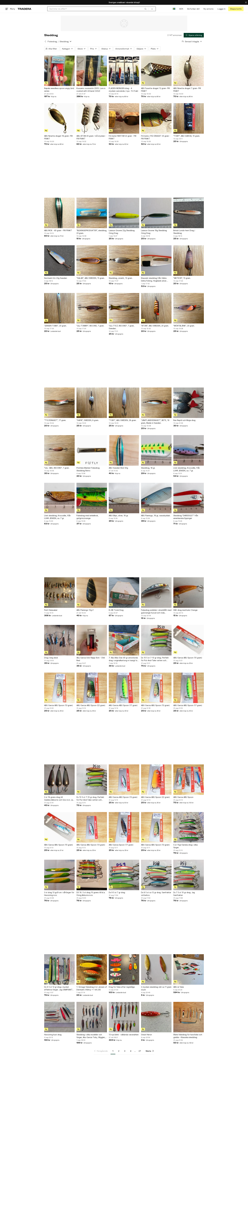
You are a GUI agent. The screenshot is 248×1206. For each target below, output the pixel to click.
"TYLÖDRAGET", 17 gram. (55, 420)
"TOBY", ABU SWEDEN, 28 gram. (122, 420)
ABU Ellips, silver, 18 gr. (118, 515)
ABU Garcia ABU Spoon (183, 797)
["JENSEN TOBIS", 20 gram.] (59, 308)
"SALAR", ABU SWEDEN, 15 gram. (90, 278)
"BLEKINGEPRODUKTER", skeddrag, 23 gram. (91, 231)
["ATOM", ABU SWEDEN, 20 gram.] (156, 308)
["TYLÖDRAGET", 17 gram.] (59, 402)
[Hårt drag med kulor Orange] (188, 592)
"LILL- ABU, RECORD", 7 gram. (56, 468)
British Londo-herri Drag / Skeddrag (184, 231)
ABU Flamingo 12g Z (85, 610)
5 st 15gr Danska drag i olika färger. (185, 846)
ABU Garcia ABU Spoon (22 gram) (90, 705)
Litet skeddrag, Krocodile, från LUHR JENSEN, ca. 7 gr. (186, 469)
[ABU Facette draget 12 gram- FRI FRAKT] (156, 71)
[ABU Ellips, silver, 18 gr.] (124, 498)
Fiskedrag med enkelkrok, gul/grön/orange (87, 516)
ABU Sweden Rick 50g (118, 468)
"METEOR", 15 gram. (182, 278)
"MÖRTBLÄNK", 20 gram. (184, 326)
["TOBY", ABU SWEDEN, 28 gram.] (124, 402)
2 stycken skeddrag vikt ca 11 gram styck (156, 988)
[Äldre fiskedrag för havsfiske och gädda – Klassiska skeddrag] (188, 1017)
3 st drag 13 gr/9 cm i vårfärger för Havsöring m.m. (59, 893)
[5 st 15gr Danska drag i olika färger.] (188, 827)
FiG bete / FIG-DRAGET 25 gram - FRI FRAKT (155, 137)
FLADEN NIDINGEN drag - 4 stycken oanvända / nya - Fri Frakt (123, 89)
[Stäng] (246, 2)
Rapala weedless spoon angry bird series (59, 89)
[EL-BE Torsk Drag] (124, 592)
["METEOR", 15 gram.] (188, 260)
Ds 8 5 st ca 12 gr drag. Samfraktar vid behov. (156, 893)
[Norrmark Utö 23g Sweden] (59, 260)
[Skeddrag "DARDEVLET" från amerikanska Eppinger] (188, 498)
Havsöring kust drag (52, 1034)
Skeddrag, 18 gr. (148, 468)
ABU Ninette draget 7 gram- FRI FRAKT (187, 89)
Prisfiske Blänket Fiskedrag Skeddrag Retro (88, 469)
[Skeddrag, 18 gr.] (156, 450)
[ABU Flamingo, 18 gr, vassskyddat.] (156, 498)
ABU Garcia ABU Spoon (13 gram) (58, 705)
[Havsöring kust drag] (59, 1017)
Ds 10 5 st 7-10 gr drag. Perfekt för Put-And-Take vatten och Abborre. (155, 659)
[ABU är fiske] (188, 969)
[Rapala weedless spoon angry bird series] (59, 71)
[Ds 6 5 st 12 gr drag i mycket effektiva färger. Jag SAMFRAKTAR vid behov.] (59, 969)
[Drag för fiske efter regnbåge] (124, 969)
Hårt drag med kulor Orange (185, 610)
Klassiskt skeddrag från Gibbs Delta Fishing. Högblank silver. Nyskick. (154, 279)
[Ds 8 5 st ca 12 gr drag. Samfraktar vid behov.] (156, 875)
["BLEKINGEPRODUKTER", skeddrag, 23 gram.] (91, 213)
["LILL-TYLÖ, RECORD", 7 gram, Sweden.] (124, 308)
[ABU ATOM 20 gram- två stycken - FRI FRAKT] (91, 118)
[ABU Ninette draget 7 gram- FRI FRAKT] (188, 71)
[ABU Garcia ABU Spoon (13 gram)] (59, 688)
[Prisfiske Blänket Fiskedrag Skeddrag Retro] (91, 450)
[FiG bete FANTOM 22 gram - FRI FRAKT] (124, 118)
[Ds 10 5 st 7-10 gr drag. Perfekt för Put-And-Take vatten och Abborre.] (156, 640)
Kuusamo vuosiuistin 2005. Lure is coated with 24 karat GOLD (90, 89)
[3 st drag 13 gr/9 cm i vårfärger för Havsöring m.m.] (59, 875)
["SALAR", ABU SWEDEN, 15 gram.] (91, 260)
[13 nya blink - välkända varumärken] (124, 1017)
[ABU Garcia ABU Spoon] (188, 779)
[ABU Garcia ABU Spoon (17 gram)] (124, 688)
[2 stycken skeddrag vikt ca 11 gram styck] (156, 969)
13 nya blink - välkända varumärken (124, 1034)
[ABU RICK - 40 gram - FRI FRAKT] (59, 213)
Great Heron (146, 1034)
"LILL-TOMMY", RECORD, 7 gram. (90, 326)
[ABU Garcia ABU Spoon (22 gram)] (91, 688)
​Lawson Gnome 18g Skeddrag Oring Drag (154, 231)
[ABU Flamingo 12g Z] (91, 592)
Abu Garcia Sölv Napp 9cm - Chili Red (90, 659)
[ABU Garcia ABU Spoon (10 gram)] (188, 640)
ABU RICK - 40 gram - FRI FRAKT (58, 230)
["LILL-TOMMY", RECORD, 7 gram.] (91, 308)
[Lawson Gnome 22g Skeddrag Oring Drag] (124, 213)
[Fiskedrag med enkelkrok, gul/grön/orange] (91, 498)
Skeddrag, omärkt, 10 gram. (121, 278)
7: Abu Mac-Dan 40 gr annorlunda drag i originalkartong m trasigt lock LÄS (124, 659)
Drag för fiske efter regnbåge (122, 987)
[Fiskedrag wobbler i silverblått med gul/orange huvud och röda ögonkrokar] (156, 592)
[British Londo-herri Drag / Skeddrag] (188, 213)
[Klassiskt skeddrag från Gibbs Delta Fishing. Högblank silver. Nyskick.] (156, 260)
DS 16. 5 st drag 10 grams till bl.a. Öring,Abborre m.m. (90, 893)
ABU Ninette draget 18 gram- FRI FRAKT (58, 137)
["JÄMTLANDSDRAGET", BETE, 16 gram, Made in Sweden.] (156, 402)
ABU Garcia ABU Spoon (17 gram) (123, 705)
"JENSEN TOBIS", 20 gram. (55, 326)
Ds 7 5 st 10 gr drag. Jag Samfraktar (184, 893)
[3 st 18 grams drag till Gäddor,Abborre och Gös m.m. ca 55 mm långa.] (59, 779)
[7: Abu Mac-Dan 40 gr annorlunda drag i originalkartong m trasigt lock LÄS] (124, 640)
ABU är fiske (178, 987)
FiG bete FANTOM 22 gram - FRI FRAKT (122, 137)
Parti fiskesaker (50, 610)
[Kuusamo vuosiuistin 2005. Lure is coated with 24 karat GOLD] (91, 71)
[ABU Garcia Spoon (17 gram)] (124, 827)
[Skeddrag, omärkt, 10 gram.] (124, 260)
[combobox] (97, 9)
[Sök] (145, 9)
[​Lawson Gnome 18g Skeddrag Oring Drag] (156, 213)
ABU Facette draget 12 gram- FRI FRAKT (155, 89)
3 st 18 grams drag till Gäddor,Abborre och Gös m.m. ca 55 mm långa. (58, 798)
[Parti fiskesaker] (59, 592)
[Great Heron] (156, 1017)
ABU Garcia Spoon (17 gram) (121, 845)
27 (140, 1051)
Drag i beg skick (51, 658)
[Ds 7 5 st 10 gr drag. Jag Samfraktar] (188, 875)
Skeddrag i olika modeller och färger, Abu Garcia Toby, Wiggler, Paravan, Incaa (90, 1036)
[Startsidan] (24, 9)
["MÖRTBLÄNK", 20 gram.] (188, 308)
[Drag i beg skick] (59, 640)
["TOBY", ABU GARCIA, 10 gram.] (188, 118)
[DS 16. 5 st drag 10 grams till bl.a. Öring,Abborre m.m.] (91, 875)
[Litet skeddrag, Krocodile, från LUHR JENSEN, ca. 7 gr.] (188, 450)
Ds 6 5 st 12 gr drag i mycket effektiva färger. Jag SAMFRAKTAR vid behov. (59, 988)
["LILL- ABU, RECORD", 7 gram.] (59, 450)
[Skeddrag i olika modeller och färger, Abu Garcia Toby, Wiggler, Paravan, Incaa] (91, 1017)
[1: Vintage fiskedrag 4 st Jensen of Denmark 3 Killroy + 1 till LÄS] (91, 969)
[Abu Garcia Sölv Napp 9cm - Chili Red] (91, 640)
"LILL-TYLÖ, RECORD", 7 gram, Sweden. (121, 327)
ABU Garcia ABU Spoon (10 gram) (187, 658)
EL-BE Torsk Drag (116, 610)
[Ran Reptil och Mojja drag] (188, 402)
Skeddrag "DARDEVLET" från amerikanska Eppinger (185, 516)
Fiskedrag (52, 41)
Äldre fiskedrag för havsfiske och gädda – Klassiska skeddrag (187, 1035)
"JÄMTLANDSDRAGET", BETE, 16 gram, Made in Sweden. (155, 421)
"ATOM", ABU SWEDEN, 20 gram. (155, 326)
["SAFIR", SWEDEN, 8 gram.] (91, 402)
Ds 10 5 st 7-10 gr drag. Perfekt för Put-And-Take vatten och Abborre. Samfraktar (90, 798)
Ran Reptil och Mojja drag (184, 420)
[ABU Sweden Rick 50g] (124, 450)
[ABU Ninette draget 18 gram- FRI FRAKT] (59, 118)
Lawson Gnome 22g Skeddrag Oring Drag (122, 231)
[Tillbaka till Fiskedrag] (45, 41)
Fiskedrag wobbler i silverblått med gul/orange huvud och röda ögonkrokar (156, 611)
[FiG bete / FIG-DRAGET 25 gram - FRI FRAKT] (156, 118)
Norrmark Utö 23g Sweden (55, 278)
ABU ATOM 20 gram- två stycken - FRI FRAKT (91, 137)
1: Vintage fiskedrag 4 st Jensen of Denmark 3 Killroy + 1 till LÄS (91, 988)
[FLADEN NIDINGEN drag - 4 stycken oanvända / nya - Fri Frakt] (124, 71)
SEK (181, 9)
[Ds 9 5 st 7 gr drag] (124, 875)
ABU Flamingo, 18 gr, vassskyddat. (156, 515)
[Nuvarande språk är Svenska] (174, 9)
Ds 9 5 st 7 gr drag (117, 892)
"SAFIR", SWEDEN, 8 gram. (87, 420)
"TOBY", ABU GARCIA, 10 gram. (186, 136)
